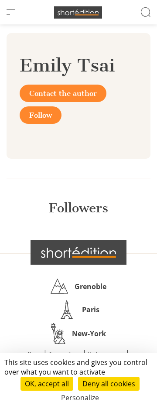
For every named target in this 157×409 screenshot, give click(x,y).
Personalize (80, 397)
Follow (40, 115)
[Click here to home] (78, 252)
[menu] (11, 12)
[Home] (78, 12)
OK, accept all (47, 384)
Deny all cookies (108, 384)
